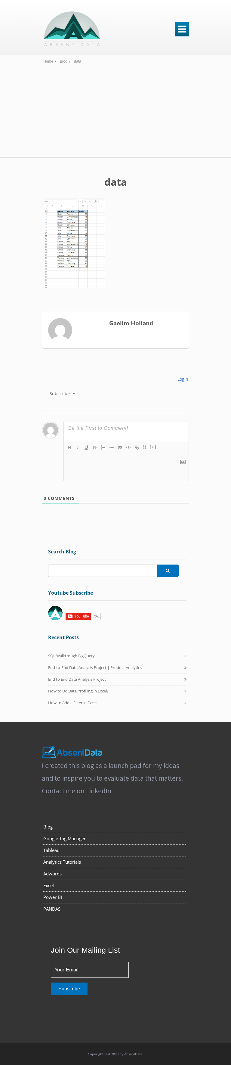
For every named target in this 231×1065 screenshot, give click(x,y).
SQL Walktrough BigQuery (71, 655)
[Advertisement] (115, 112)
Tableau (51, 850)
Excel (48, 885)
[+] (153, 447)
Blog (48, 827)
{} (145, 447)
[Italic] (78, 447)
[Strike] (95, 447)
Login (182, 379)
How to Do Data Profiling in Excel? (78, 691)
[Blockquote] (120, 447)
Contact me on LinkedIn (76, 791)
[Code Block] (128, 447)
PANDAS (51, 909)
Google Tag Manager (64, 838)
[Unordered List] (111, 447)
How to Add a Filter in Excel (72, 702)
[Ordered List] (103, 447)
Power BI (52, 897)
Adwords (52, 874)
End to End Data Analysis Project (77, 679)
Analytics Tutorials (62, 862)
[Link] (137, 447)
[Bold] (69, 447)
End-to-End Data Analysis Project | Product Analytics (95, 667)
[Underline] (86, 447)
